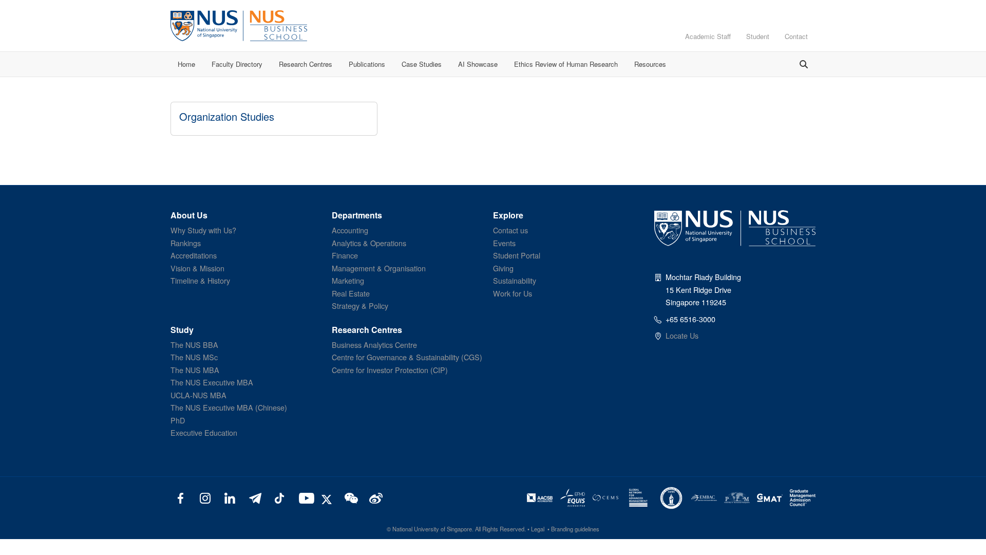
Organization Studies (226, 116)
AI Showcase (478, 64)
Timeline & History (200, 280)
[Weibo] (375, 497)
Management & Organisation (379, 268)
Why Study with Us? (203, 230)
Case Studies (422, 64)
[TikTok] (279, 497)
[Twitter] (328, 497)
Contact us (510, 230)
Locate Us (682, 335)
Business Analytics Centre (374, 344)
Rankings (185, 242)
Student (757, 36)
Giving (503, 268)
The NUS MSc (194, 356)
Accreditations (193, 255)
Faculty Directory (237, 64)
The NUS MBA (194, 369)
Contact (796, 36)
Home (186, 64)
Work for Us (512, 293)
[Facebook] (180, 497)
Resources (650, 64)
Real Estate (351, 293)
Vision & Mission (197, 268)
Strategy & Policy (360, 305)
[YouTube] (304, 497)
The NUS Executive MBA (211, 382)
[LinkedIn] (230, 497)
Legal (537, 529)
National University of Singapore (432, 529)
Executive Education (203, 432)
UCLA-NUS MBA (198, 395)
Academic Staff (708, 36)
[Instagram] (205, 497)
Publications (367, 64)
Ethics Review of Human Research (566, 64)
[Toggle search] (804, 64)
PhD (177, 420)
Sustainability (514, 280)
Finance (345, 255)
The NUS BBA (194, 344)
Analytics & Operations (369, 242)
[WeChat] (350, 497)
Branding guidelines (575, 529)
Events (504, 242)
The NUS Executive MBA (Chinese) (228, 407)
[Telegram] (254, 497)
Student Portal (516, 255)
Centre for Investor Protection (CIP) (390, 369)
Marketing (348, 280)
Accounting (350, 230)
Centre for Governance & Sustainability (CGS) (407, 356)
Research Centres (305, 64)
